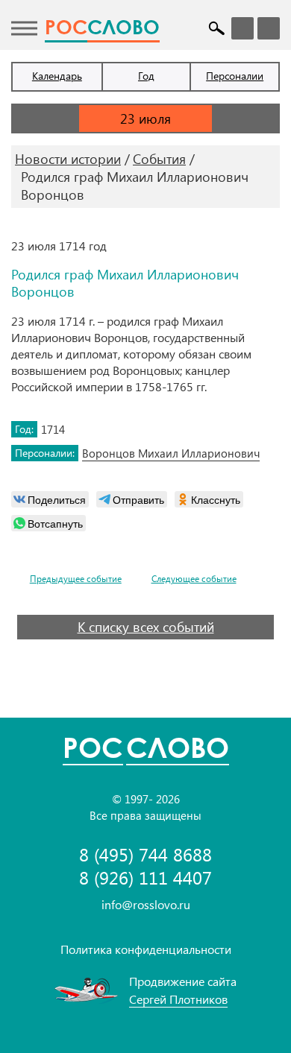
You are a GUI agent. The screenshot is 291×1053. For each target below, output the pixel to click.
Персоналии (234, 76)
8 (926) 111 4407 (145, 877)
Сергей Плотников (178, 999)
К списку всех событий (146, 627)
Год (146, 76)
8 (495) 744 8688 (145, 854)
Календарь (57, 76)
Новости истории (68, 159)
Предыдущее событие (76, 578)
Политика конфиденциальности (145, 949)
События (159, 159)
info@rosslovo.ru (145, 904)
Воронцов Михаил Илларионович (171, 453)
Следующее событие (194, 578)
